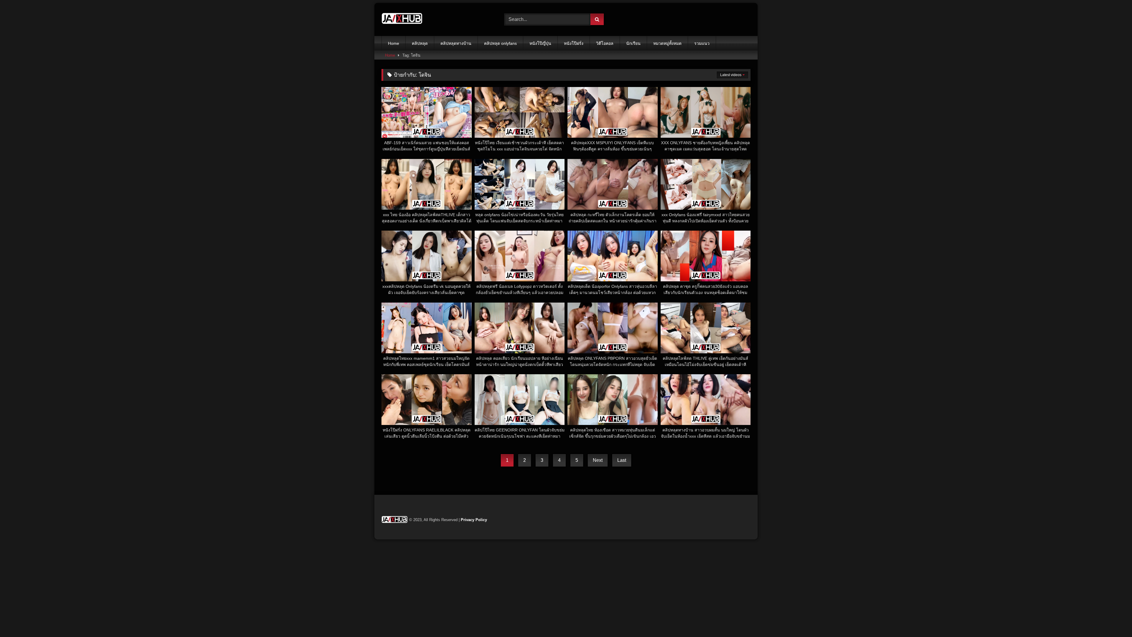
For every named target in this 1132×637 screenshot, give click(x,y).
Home (393, 43)
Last (621, 460)
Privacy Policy (474, 520)
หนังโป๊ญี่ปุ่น (540, 43)
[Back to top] (1113, 619)
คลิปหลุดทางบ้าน (455, 43)
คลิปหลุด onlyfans (500, 43)
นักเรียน (633, 43)
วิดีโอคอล (604, 43)
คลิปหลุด (420, 43)
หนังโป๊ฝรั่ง (573, 43)
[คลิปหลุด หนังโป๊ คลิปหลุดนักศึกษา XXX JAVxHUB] (402, 19)
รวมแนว (702, 43)
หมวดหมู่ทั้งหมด (667, 43)
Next (598, 460)
